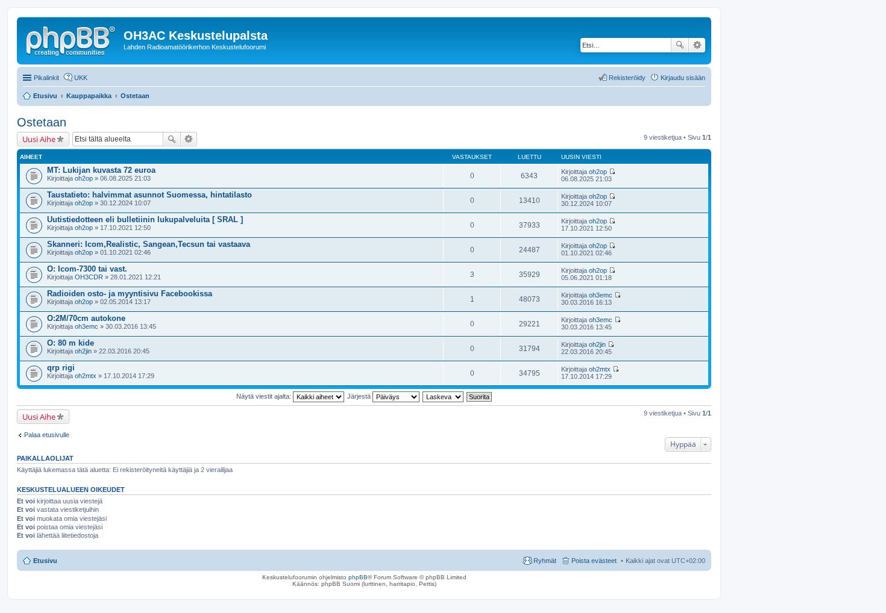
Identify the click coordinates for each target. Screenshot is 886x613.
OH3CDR (89, 277)
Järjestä (359, 396)
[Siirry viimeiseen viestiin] (612, 171)
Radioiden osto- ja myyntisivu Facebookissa (129, 293)
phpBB (358, 577)
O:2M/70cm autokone (86, 318)
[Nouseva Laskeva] (444, 396)
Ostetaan (41, 122)
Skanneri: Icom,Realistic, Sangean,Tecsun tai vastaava (148, 244)
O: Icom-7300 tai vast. (87, 268)
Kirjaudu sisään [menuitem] (683, 77)
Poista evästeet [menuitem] (594, 560)
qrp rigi (61, 367)
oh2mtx (85, 375)
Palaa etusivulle (46, 434)
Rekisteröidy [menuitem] (627, 77)
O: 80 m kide (70, 342)
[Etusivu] (72, 39)
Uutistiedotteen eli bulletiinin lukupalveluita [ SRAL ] (145, 219)
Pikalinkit (46, 77)
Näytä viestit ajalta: (264, 396)
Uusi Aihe (38, 139)
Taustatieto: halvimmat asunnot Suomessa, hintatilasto (149, 194)
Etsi (680, 45)
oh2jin (83, 351)
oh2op (84, 178)
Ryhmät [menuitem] (544, 560)
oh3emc (600, 295)
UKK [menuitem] (80, 77)
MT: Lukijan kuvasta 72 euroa (101, 170)
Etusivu (45, 560)
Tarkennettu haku (697, 45)
